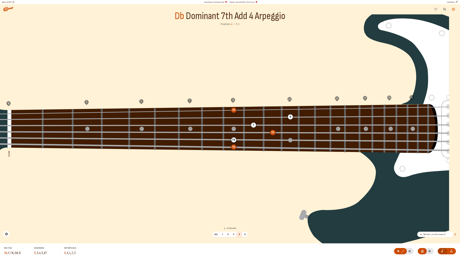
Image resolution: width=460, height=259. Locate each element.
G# (115, 111)
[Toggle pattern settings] (409, 251)
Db (179, 16)
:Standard (231, 228)
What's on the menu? (427, 234)
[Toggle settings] (6, 234)
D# (272, 109)
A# (167, 111)
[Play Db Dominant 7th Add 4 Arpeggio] (400, 251)
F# (57, 112)
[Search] (444, 9)
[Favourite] (436, 9)
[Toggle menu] (453, 9)
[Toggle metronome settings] (429, 251)
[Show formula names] (451, 251)
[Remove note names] (442, 251)
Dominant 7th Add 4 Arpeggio (235, 16)
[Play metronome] (422, 251)
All (216, 234)
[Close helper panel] (455, 234)
